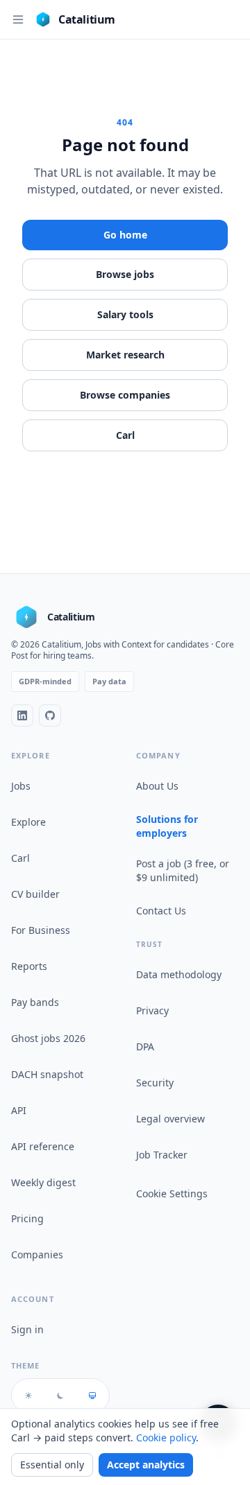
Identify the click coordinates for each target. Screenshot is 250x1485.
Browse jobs (125, 274)
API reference (42, 1146)
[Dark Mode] (60, 1395)
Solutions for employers (167, 826)
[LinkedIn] (22, 715)
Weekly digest (43, 1182)
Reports (29, 966)
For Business (40, 930)
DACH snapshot (47, 1074)
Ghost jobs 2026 (48, 1038)
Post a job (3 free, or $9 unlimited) (182, 870)
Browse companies (125, 394)
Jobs (21, 785)
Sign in (27, 1329)
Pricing (27, 1218)
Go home (125, 234)
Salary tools (125, 314)
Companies (37, 1254)
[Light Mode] (28, 1395)
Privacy (152, 1010)
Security (155, 1082)
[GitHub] (50, 715)
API (18, 1110)
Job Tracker (162, 1154)
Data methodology (179, 974)
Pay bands (35, 1002)
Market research (125, 354)
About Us (157, 785)
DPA (145, 1046)
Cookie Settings (172, 1193)
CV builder (35, 894)
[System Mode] (92, 1395)
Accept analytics (146, 1464)
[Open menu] (18, 19)
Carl (125, 435)
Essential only (52, 1464)
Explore (28, 821)
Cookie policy (166, 1437)
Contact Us (161, 910)
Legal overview (170, 1118)
